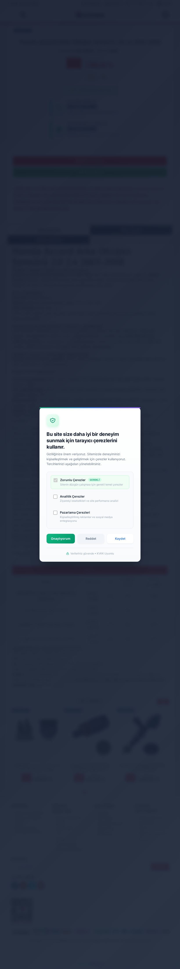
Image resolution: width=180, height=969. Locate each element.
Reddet (91, 538)
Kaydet (120, 538)
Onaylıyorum (60, 538)
